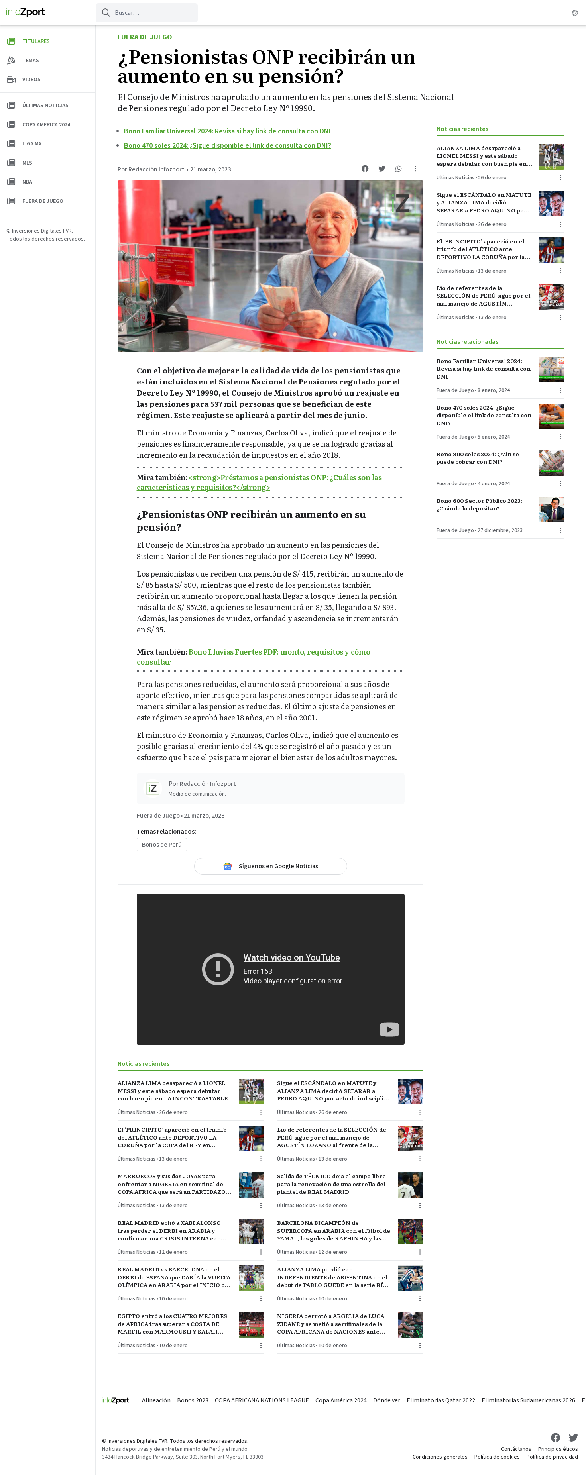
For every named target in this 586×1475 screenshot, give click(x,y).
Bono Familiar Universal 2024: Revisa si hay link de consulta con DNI (227, 131)
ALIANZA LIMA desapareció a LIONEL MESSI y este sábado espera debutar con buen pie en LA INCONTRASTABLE (173, 1090)
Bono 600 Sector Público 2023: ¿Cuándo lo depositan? (479, 504)
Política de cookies (497, 1457)
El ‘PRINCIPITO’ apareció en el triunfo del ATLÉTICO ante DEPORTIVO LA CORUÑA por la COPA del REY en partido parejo (172, 1137)
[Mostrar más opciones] (415, 169)
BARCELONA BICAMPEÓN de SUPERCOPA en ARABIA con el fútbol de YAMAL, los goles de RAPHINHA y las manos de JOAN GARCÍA (333, 1230)
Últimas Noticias (136, 1112)
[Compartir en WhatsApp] (399, 169)
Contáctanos (516, 1449)
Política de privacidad (552, 1457)
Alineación (156, 1400)
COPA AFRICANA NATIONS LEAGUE (262, 1400)
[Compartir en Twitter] (382, 169)
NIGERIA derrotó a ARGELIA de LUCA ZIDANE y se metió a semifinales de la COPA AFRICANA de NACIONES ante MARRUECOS (330, 1323)
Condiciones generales (440, 1457)
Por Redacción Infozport (151, 169)
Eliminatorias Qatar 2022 (441, 1400)
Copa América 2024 (341, 1400)
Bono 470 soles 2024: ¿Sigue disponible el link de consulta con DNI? (227, 146)
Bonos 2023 (192, 1400)
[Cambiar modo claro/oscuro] (575, 13)
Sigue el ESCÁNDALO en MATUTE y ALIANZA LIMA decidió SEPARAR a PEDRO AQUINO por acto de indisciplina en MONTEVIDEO (334, 1090)
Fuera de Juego (145, 37)
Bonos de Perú (162, 844)
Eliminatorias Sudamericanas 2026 (528, 1400)
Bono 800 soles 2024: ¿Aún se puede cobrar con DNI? (478, 457)
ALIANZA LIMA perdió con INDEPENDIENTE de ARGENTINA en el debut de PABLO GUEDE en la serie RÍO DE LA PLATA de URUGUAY (332, 1277)
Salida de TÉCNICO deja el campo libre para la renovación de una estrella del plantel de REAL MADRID (331, 1183)
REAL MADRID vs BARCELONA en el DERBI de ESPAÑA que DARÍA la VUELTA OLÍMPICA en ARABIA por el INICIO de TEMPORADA (174, 1277)
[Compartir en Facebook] (365, 169)
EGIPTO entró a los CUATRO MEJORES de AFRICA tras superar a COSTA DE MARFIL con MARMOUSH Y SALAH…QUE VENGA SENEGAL (172, 1323)
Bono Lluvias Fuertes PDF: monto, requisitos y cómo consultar (253, 656)
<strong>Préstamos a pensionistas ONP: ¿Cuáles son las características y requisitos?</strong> (259, 482)
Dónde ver (386, 1400)
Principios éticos (558, 1449)
